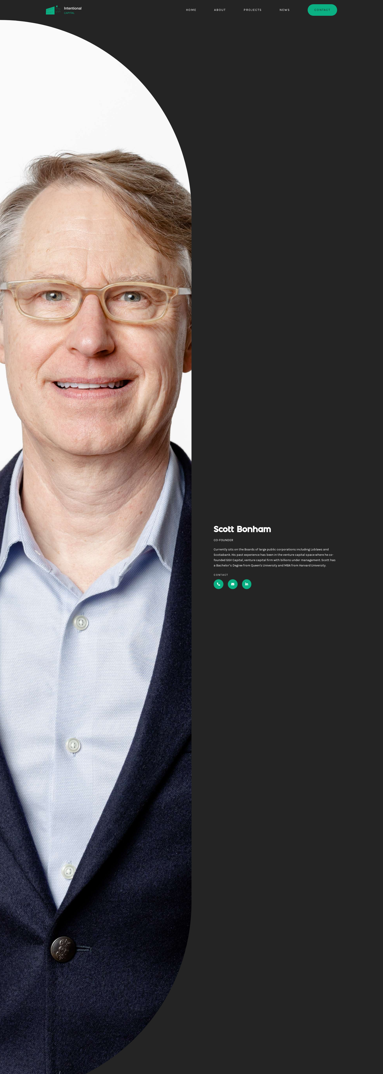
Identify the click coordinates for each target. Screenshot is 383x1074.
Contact (322, 10)
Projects (253, 10)
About (220, 10)
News (284, 10)
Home (191, 10)
